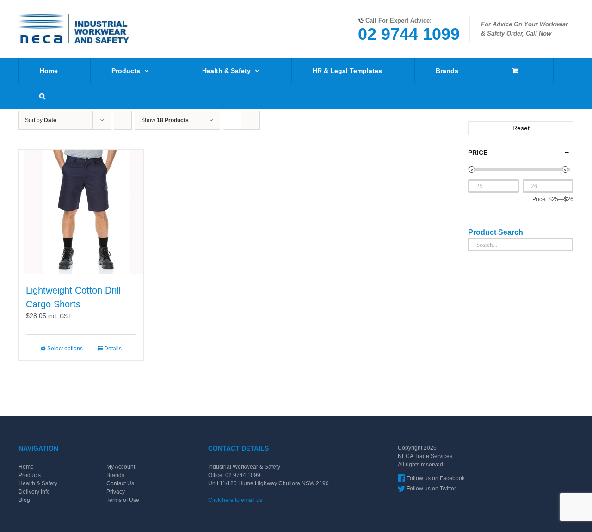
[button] (42, 96)
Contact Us (120, 483)
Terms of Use (122, 500)
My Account (120, 467)
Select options (65, 348)
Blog (24, 500)
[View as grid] (232, 120)
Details (113, 348)
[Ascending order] (123, 120)
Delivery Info (34, 492)
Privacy (115, 492)
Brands (115, 475)
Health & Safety (37, 483)
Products (29, 475)
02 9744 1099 (409, 33)
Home (26, 467)
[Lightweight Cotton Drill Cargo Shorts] (81, 212)
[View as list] (250, 120)
